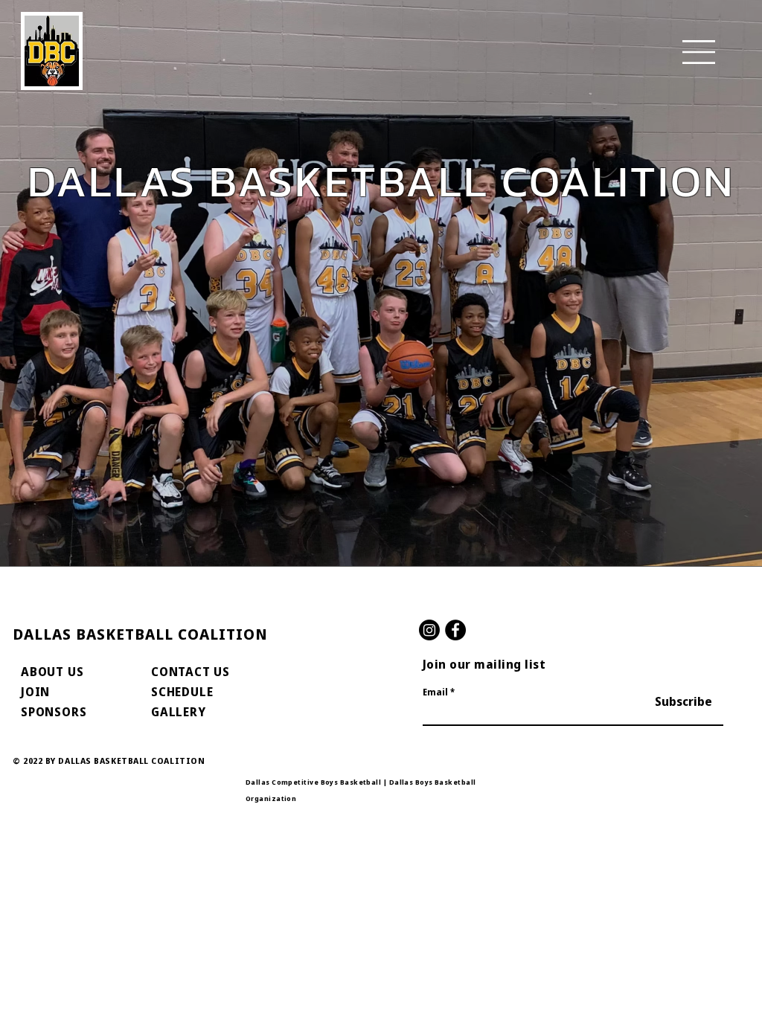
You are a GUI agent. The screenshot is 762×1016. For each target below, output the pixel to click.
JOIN (35, 692)
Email (435, 692)
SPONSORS (53, 712)
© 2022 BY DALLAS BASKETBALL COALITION (109, 760)
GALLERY (178, 712)
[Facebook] (455, 630)
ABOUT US (52, 671)
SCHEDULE (182, 692)
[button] (698, 52)
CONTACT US (190, 671)
